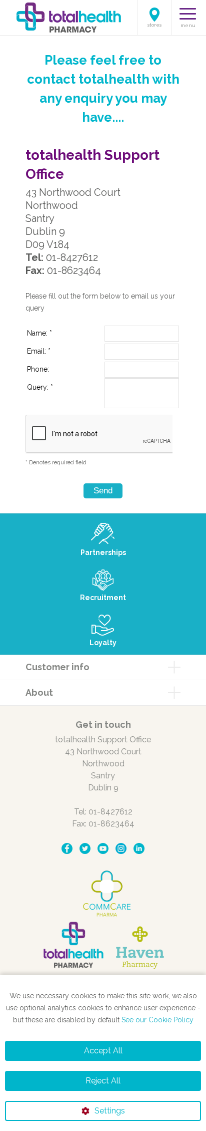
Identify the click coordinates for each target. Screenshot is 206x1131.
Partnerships (103, 552)
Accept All (103, 1050)
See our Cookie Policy (158, 1020)
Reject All (103, 1080)
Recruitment (103, 598)
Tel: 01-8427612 (103, 811)
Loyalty (103, 643)
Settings (109, 1110)
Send (103, 490)
